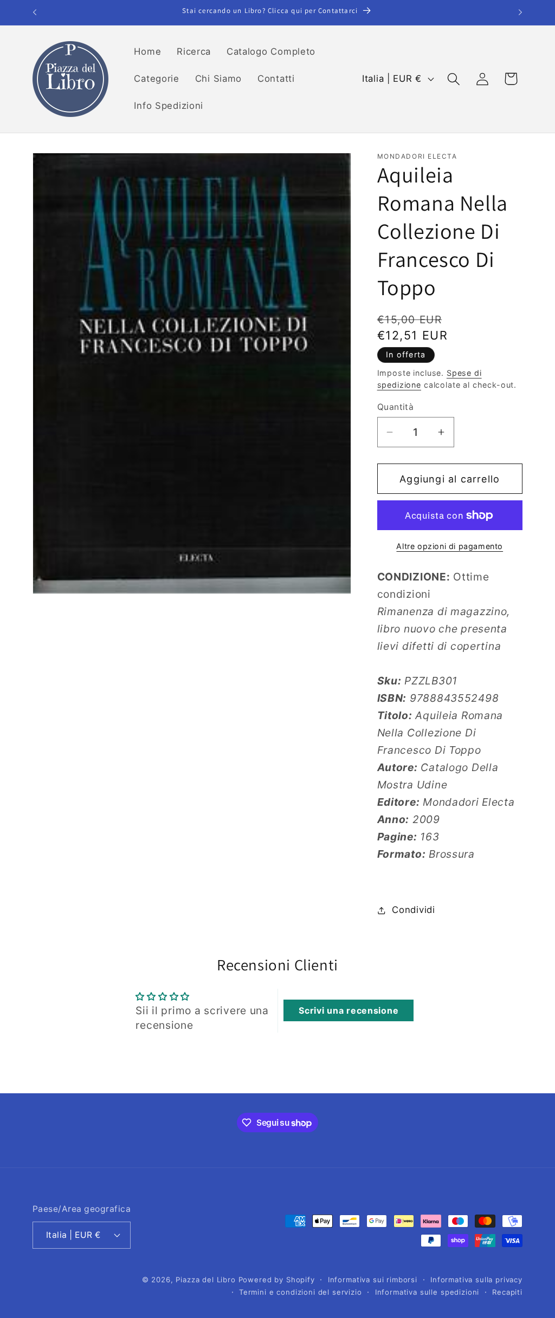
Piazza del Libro (205, 1279)
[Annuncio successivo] (520, 12)
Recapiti (507, 1292)
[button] (453, 78)
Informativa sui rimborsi (372, 1279)
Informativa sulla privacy (476, 1279)
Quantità (395, 407)
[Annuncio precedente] (35, 12)
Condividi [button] (413, 909)
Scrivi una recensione (348, 1010)
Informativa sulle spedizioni (427, 1292)
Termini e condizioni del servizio (300, 1292)
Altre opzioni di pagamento (449, 546)
